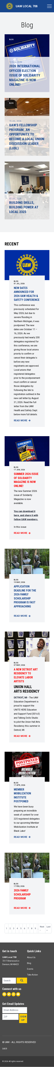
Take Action (32, 975)
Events (30, 969)
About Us (31, 957)
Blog (16, 281)
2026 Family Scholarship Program (22, 894)
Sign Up (23, 1018)
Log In (4, 1048)
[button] (22, 980)
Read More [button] (22, 420)
